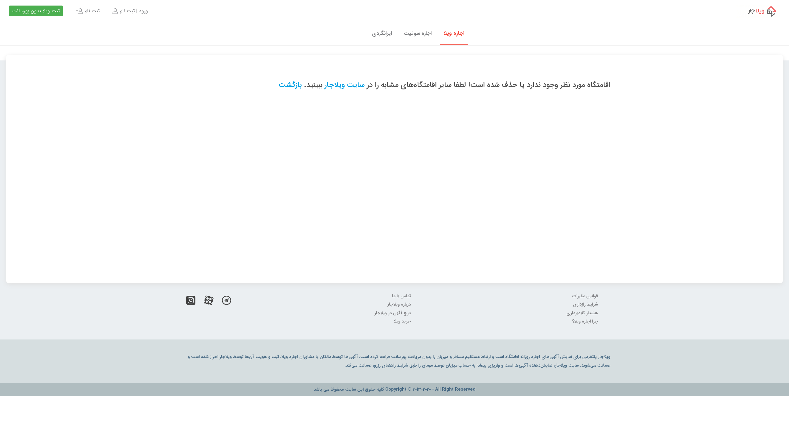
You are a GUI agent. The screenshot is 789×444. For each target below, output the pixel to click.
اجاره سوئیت (418, 33)
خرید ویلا (402, 321)
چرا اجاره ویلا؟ (585, 321)
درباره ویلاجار (399, 304)
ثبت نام (91, 11)
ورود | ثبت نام (133, 11)
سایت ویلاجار (345, 85)
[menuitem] (130, 11)
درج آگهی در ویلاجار (392, 313)
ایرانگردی (382, 33)
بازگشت (290, 85)
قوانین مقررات (585, 296)
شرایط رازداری (585, 304)
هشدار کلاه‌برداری (582, 313)
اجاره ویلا (454, 33)
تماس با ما (401, 296)
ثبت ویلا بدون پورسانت (36, 11)
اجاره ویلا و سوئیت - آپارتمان (758, 11)
